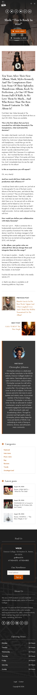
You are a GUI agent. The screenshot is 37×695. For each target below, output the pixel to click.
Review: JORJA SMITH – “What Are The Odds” (21, 490)
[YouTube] (21, 11)
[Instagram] (16, 11)
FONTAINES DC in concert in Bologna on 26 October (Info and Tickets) (23, 505)
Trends (6, 467)
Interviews (7, 453)
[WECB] (3, 3)
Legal (15, 682)
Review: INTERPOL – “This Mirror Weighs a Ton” (22, 518)
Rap (5, 460)
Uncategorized (9, 470)
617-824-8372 (13, 560)
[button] (31, 3)
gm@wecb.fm (18, 557)
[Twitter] (12, 11)
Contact (21, 682)
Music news (19, 31)
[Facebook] (7, 11)
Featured (7, 450)
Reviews (6, 463)
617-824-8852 (24, 560)
